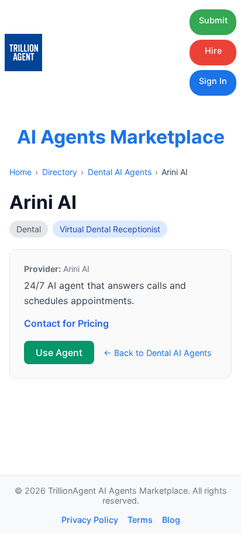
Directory (59, 172)
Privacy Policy (89, 520)
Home (20, 172)
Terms (140, 520)
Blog (171, 520)
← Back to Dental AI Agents (158, 353)
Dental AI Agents (120, 172)
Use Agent (59, 352)
